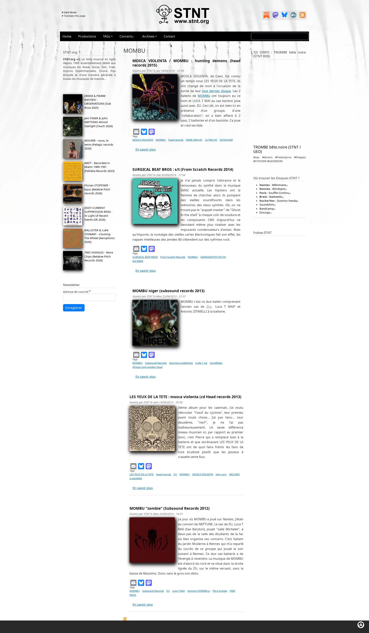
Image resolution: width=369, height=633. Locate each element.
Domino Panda (287, 201)
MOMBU (204, 96)
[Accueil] (183, 14)
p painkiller (136, 478)
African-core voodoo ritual (147, 367)
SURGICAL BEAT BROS (145, 257)
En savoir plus (145, 149)
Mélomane (279, 185)
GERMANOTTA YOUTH (213, 257)
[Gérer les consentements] (360, 624)
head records (175, 140)
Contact (169, 36)
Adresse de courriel (75, 292)
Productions (87, 36)
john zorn (221, 474)
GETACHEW (226, 140)
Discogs (264, 212)
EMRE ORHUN (194, 140)
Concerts (126, 36)
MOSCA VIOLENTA (142, 140)
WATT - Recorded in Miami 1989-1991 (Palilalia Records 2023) (99, 167)
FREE (232, 591)
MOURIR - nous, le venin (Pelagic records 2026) (98, 144)
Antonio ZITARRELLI (198, 591)
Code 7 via (201, 363)
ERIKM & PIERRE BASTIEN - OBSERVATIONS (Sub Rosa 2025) (97, 101)
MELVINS (234, 474)
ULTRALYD (211, 140)
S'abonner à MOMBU (124, 618)
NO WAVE (137, 261)
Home (66, 36)
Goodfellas (216, 363)
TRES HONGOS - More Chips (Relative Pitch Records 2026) (98, 256)
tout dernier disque (216, 91)
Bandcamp (266, 208)
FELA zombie (220, 591)
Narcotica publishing (181, 363)
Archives (148, 36)
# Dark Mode (69, 12)
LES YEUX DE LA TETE (142, 474)
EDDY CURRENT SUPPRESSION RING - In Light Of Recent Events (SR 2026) (98, 213)
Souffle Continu (279, 193)
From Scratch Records (172, 257)
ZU (208, 306)
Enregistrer (74, 308)
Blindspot (278, 189)
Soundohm (266, 204)
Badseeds (275, 196)
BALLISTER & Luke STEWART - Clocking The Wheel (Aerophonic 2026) (99, 236)
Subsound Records (156, 363)
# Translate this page (73, 16)
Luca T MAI (178, 591)
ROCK (133, 595)
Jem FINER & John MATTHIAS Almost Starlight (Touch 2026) (98, 122)
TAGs (106, 36)
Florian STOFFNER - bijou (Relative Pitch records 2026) (97, 189)
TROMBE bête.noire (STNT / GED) (277, 149)
